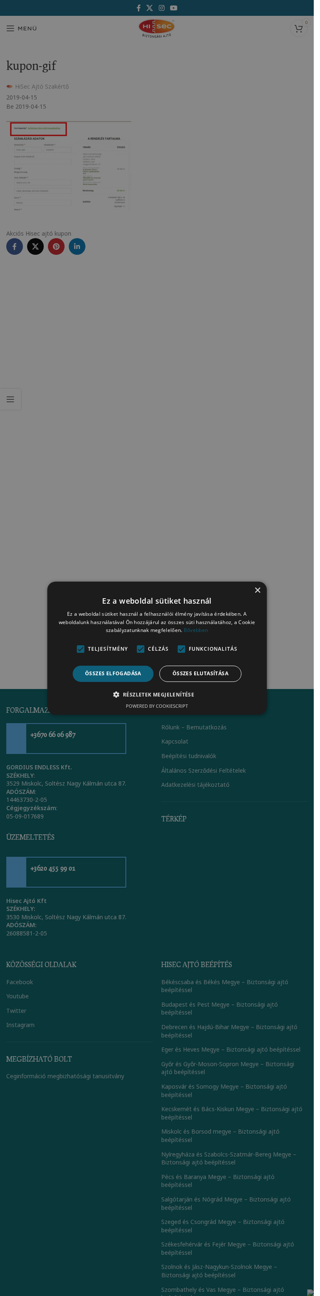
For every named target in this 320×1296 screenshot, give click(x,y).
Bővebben (196, 630)
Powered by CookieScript (157, 706)
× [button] (257, 590)
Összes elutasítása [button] (200, 673)
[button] (157, 694)
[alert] (157, 648)
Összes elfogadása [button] (113, 673)
